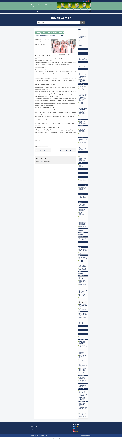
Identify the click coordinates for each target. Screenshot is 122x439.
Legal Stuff (77, 11)
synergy (46, 146)
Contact (73, 11)
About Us (46, 11)
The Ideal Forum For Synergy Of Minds (82, 40)
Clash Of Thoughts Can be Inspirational (82, 37)
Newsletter (68, 11)
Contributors (57, 11)
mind (38, 146)
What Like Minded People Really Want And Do (82, 42)
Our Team (51, 11)
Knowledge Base (37, 11)
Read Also (80, 45)
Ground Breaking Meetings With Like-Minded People (82, 32)
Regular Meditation (38, 141)
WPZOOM (89, 435)
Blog (42, 11)
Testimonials (62, 11)
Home (32, 11)
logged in (42, 161)
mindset (42, 146)
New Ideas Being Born (82, 34)
